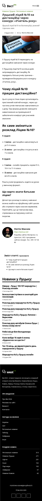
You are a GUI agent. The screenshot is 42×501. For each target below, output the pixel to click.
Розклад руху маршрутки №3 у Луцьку (20, 308)
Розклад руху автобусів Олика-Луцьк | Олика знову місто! (20, 324)
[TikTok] (25, 246)
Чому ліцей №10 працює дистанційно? (17, 261)
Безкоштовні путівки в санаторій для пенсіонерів (20, 295)
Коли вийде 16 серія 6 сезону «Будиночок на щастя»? (16, 338)
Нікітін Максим (27, 33)
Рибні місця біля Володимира (16, 331)
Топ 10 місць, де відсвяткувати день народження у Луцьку (19, 347)
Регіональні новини (24, 11)
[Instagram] (18, 246)
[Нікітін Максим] (7, 237)
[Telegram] (21, 246)
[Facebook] (15, 246)
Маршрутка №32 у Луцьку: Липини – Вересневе (19, 316)
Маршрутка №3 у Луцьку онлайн (17, 354)
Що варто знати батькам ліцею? (20, 269)
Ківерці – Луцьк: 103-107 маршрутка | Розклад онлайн (19, 287)
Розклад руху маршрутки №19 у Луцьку (21, 302)
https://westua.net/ (21, 232)
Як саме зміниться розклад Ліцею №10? (20, 266)
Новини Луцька (8, 11)
